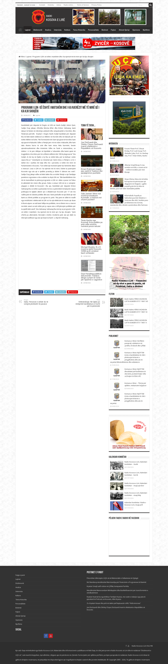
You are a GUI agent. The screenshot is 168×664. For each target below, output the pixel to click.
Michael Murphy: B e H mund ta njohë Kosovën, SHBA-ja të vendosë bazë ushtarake (91, 250)
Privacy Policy (96, 5)
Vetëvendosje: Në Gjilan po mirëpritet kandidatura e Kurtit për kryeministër (88, 303)
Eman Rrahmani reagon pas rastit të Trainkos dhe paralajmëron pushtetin (92, 171)
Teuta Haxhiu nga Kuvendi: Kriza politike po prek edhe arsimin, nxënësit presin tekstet (92, 223)
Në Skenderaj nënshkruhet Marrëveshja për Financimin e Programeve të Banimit (116, 582)
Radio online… (69, 5)
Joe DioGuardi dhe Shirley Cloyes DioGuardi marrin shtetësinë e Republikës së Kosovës (92, 145)
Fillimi (22, 57)
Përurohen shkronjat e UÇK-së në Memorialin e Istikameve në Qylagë (112, 578)
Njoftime (146, 30)
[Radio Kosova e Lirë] (84, 17)
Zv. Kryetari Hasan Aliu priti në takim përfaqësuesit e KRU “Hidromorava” (114, 603)
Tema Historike (79, 30)
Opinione (136, 30)
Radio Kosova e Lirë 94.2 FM (142, 646)
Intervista (57, 30)
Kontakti (42, 5)
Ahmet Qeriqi (124, 30)
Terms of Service (83, 5)
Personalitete (93, 30)
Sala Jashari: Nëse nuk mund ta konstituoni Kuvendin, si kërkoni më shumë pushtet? (91, 196)
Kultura (67, 30)
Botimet (105, 30)
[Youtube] (51, 636)
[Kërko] (151, 5)
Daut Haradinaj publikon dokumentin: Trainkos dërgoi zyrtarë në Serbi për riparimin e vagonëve (91, 277)
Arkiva (59, 5)
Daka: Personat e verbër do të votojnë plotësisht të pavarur (36, 302)
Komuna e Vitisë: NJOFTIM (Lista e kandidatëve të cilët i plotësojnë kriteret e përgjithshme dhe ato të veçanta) (127, 398)
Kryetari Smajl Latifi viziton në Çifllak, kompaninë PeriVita (108, 586)
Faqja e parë (20, 29)
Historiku (51, 5)
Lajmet (27, 30)
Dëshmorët (37, 30)
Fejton (113, 30)
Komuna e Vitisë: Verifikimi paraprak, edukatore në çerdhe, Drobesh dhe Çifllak (135, 343)
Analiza (48, 30)
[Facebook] (46, 636)
